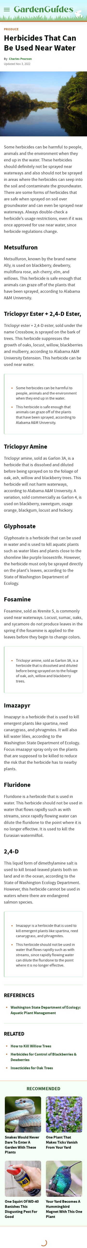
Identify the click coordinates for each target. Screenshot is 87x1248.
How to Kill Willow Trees (31, 1046)
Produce (11, 29)
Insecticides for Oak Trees (32, 1068)
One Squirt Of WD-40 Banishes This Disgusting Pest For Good (22, 1209)
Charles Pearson (20, 59)
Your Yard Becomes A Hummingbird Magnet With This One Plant (64, 1209)
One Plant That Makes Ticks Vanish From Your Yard (62, 1142)
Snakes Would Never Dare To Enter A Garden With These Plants (22, 1145)
